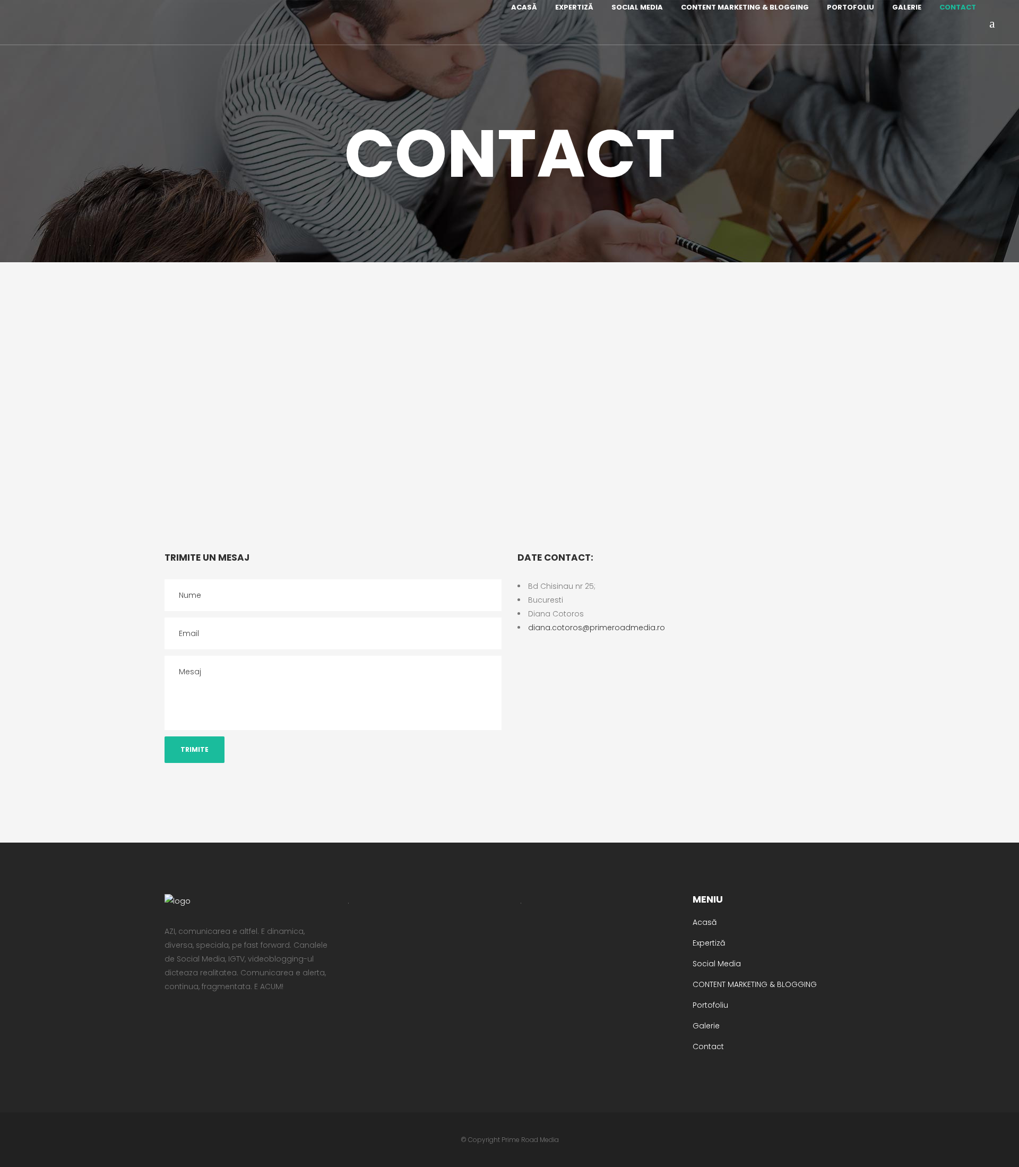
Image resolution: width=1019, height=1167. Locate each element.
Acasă (704, 922)
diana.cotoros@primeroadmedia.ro (596, 627)
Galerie (706, 1025)
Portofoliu (710, 1005)
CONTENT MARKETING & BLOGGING (755, 984)
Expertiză (709, 943)
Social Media (717, 963)
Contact (708, 1046)
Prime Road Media (530, 1139)
